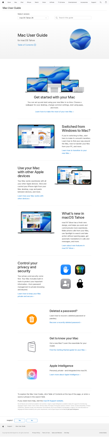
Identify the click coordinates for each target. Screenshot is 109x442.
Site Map (66, 432)
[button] (100, 2)
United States (103, 432)
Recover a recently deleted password (65, 322)
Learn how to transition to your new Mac (74, 151)
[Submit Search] (57, 18)
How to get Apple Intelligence (71, 409)
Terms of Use (46, 432)
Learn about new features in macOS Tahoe (73, 246)
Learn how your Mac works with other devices (30, 197)
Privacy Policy (36, 432)
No (32, 420)
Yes (20, 420)
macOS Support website (53, 401)
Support (9, 426)
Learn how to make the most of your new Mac (54, 112)
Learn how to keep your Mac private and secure (29, 295)
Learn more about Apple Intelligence (64, 375)
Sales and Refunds (57, 432)
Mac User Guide (12, 7)
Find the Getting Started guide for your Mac (67, 350)
